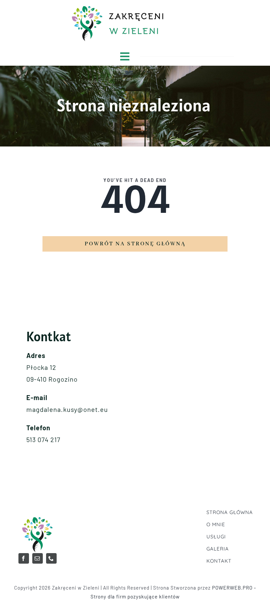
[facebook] (23, 558)
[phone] (51, 558)
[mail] (37, 558)
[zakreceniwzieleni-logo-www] (37, 519)
